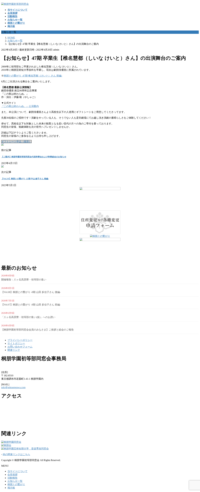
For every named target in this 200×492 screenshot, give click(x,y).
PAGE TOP (193, 474)
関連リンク (14, 350)
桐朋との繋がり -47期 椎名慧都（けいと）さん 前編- (33, 75)
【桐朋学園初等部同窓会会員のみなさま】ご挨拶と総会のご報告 (37, 329)
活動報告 (13, 478)
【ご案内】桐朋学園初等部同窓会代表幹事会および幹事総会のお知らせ (33, 157)
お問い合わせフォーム (20, 346)
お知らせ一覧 (15, 481)
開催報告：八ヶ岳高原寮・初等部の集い (23, 279)
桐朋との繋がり (16, 484)
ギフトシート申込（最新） (16, 141)
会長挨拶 (13, 474)
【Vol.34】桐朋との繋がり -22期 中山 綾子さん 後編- (25, 178)
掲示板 (11, 487)
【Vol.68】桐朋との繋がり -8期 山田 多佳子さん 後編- (31, 292)
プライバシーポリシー (20, 340)
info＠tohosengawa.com (13, 387)
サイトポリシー (16, 343)
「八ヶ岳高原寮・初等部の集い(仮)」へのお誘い (28, 317)
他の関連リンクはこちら (16, 454)
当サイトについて (18, 471)
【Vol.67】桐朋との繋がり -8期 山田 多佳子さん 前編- (31, 304)
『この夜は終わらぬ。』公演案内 (20, 106)
